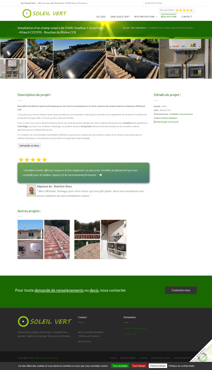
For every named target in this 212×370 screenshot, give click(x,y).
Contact (186, 16)
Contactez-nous (180, 290)
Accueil (101, 16)
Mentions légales (128, 357)
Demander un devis (29, 145)
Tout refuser (138, 366)
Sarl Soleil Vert (120, 16)
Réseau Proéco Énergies (135, 328)
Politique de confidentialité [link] (181, 365)
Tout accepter (120, 366)
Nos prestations (144, 16)
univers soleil (130, 333)
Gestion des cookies (160, 357)
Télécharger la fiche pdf (167, 121)
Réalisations (168, 16)
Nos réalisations (139, 27)
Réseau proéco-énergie (46, 357)
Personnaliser (158, 366)
